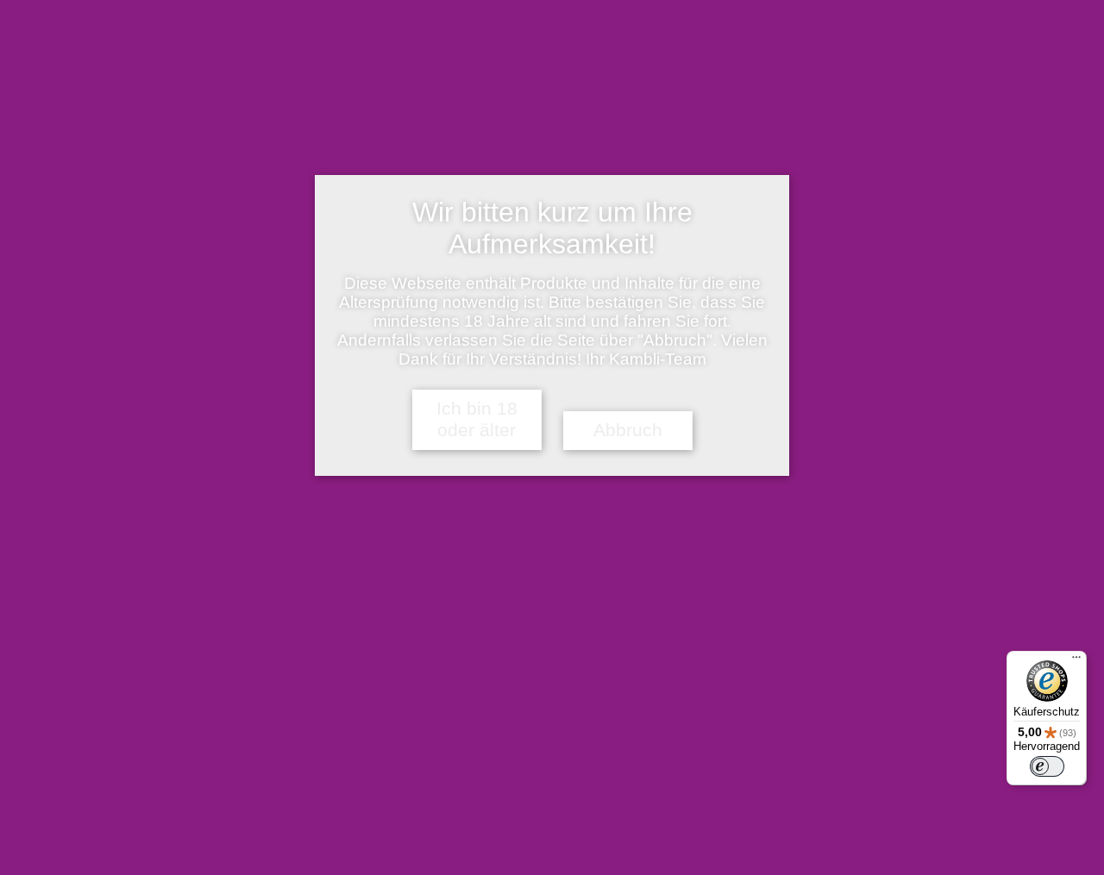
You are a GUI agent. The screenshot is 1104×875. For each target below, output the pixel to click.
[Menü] (1076, 661)
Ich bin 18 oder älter (477, 419)
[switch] (1047, 766)
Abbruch (627, 430)
